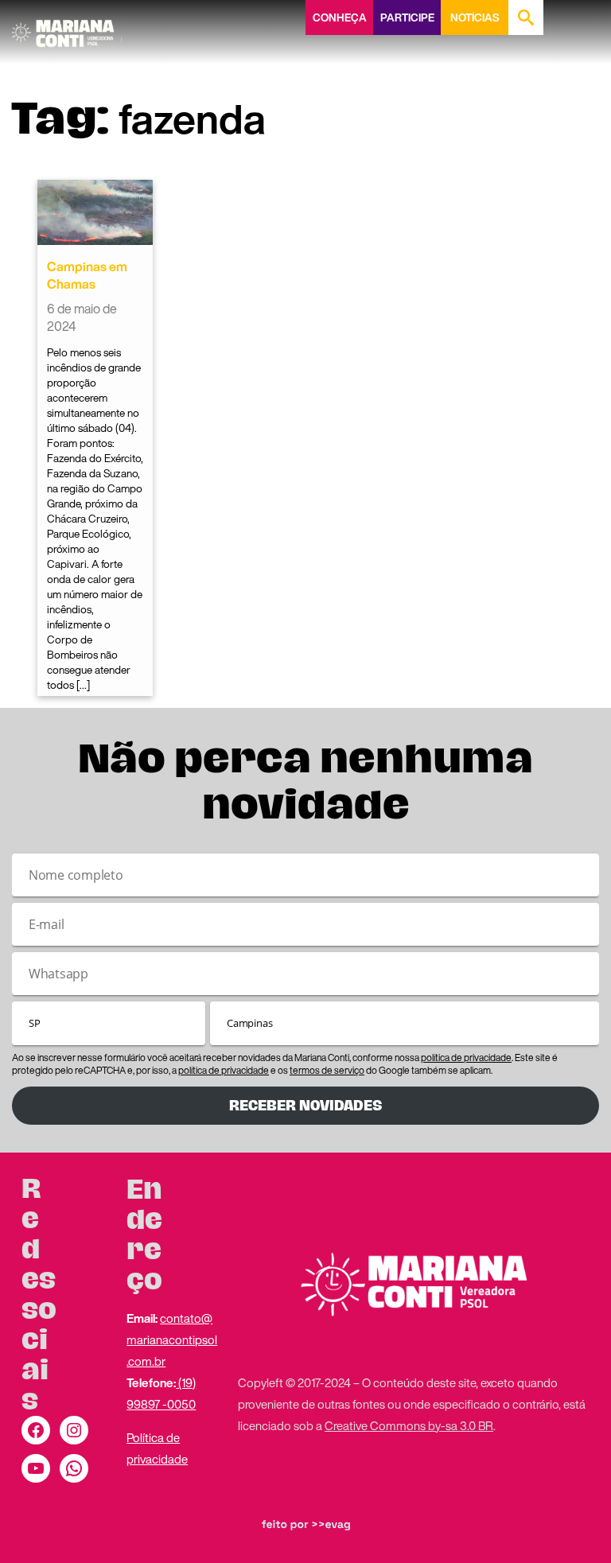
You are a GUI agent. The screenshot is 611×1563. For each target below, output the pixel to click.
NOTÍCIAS (474, 17)
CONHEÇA (340, 17)
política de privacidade (466, 1057)
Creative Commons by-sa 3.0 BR (409, 1425)
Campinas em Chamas (87, 275)
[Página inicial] (67, 28)
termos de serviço (327, 1070)
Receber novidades (305, 1105)
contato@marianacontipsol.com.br (171, 1339)
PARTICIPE (407, 17)
